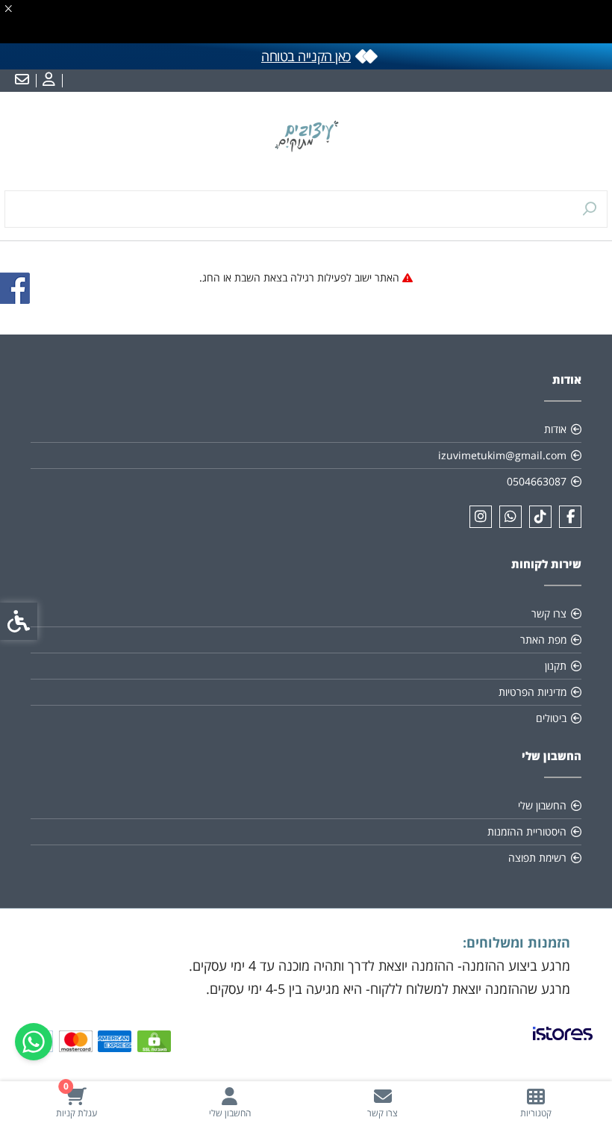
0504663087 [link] (536, 481)
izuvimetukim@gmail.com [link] (502, 455)
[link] (535, 1102)
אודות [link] (555, 429)
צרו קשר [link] (548, 613)
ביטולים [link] (551, 718)
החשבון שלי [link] (542, 805)
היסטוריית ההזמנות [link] (526, 831)
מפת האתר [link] (543, 639)
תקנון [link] (555, 666)
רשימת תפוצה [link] (537, 858)
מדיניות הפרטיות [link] (532, 692)
